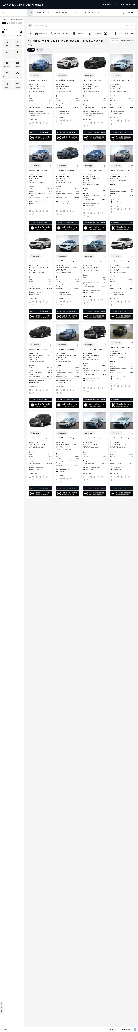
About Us (86, 13)
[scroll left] (30, 33)
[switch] (5, 21)
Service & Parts (53, 13)
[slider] (3, 32)
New (30, 13)
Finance (66, 13)
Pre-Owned (39, 13)
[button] (3, 12)
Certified (12, 19)
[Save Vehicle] (50, 75)
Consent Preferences (1, 1007)
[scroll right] (132, 33)
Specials (76, 13)
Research (96, 13)
